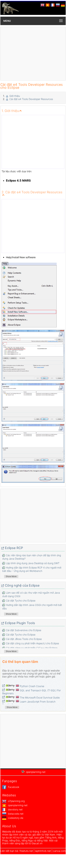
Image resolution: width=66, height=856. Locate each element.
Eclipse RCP (14, 548)
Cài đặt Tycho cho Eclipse (20, 600)
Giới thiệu (14, 95)
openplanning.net (17, 805)
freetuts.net (26, 850)
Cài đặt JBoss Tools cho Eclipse (24, 638)
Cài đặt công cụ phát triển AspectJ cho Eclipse (32, 643)
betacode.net (15, 813)
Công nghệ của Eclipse (22, 585)
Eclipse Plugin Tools (20, 623)
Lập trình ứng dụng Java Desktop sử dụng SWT (32, 563)
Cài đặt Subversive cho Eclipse (23, 630)
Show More (11, 576)
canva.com (59, 850)
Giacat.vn (37, 843)
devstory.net (15, 809)
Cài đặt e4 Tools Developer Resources (31, 99)
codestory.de (15, 817)
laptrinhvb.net (43, 850)
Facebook (13, 786)
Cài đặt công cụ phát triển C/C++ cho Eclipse (31, 647)
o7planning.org (16, 801)
